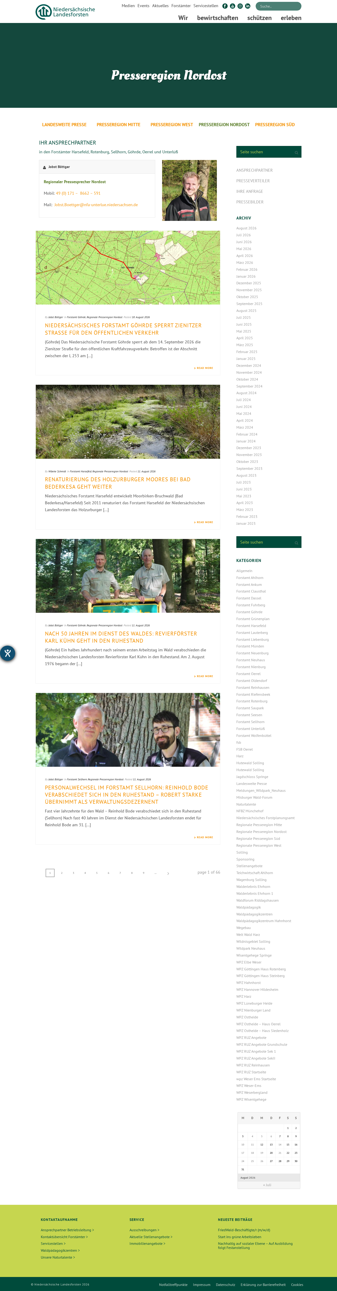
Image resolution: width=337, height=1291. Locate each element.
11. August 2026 (146, 471)
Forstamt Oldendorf (251, 680)
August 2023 (246, 475)
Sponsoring (245, 859)
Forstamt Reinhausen (252, 687)
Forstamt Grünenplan (253, 619)
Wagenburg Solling (251, 880)
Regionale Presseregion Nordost (104, 317)
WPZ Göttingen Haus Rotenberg (261, 969)
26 (261, 1161)
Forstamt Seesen (249, 715)
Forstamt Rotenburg (252, 701)
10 (242, 1144)
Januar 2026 (246, 276)
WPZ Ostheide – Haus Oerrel (258, 1024)
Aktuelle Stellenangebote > (151, 1236)
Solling (242, 852)
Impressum (201, 1284)
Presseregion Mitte (118, 125)
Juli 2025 (243, 317)
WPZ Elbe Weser (248, 962)
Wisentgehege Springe (254, 955)
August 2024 (246, 393)
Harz (239, 756)
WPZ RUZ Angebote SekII (255, 1058)
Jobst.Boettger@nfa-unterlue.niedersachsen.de (95, 204)
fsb (238, 742)
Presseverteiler (253, 180)
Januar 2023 (246, 523)
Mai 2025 (243, 331)
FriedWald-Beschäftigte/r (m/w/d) (244, 1230)
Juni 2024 (244, 407)
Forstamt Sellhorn (77, 779)
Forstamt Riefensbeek (253, 694)
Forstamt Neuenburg (252, 653)
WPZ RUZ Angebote (251, 1037)
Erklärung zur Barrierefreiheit (263, 1284)
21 (280, 1152)
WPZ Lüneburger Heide (254, 1003)
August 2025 (246, 310)
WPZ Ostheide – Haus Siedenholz (262, 1031)
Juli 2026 (243, 235)
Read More (205, 368)
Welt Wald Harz (248, 934)
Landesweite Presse (64, 125)
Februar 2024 (246, 434)
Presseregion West (172, 125)
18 (252, 1152)
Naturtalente (246, 804)
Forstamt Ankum (249, 584)
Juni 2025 (244, 324)
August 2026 (246, 228)
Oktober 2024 (247, 379)
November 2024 (249, 372)
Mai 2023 (243, 496)
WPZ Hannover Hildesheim (257, 989)
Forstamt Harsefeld (80, 471)
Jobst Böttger (55, 317)
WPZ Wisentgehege (251, 1099)
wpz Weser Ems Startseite (256, 1079)
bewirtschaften (217, 17)
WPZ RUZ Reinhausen (253, 1065)
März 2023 (244, 509)
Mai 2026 (243, 249)
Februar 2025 (246, 352)
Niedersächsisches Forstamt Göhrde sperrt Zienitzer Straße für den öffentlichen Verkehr (123, 329)
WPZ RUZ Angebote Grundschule (261, 1044)
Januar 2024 (246, 441)
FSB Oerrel (244, 749)
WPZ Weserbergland (252, 1092)
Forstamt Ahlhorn (249, 578)
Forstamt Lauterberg (252, 632)
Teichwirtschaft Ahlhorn (254, 873)
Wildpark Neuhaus (250, 948)
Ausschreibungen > (144, 1230)
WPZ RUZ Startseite (251, 1072)
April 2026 (244, 256)
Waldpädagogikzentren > (60, 1250)
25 (252, 1161)
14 (280, 1144)
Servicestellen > (53, 1243)
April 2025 (244, 338)
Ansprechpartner (254, 170)
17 (242, 1152)
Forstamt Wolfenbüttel (253, 735)
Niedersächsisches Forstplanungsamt (265, 818)
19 (261, 1152)
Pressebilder (250, 202)
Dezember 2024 (248, 365)
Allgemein (244, 571)
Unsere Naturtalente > (58, 1257)
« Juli (267, 1185)
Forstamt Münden (250, 646)
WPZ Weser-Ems (248, 1085)
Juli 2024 (243, 400)
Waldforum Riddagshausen (257, 900)
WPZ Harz (243, 996)
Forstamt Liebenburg (252, 639)
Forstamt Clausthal (251, 591)
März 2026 (244, 262)
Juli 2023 (243, 482)
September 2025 (249, 304)
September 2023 (249, 468)
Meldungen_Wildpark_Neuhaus (261, 790)
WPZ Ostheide (247, 1017)
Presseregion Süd (275, 125)
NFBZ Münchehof (249, 811)
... (156, 873)
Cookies (297, 1284)
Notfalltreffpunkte (173, 1284)
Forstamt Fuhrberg (250, 605)
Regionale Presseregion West (258, 845)
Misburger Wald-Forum (254, 797)
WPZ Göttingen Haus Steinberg (260, 976)
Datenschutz (225, 1284)
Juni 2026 (244, 242)
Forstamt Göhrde (76, 317)
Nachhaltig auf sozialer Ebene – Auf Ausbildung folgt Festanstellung (255, 1245)
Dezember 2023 (248, 448)
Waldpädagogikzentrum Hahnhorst (263, 921)
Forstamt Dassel (248, 598)
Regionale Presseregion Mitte (259, 825)
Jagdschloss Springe (252, 777)
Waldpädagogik (248, 907)
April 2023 (244, 503)
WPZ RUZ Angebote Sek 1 (256, 1051)
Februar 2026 (246, 269)
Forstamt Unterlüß (250, 729)
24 (242, 1161)
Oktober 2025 (247, 297)
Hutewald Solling (250, 763)
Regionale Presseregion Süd (258, 838)
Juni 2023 (244, 489)
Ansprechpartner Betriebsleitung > (67, 1230)
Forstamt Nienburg (251, 667)
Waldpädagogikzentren (254, 914)
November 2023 (249, 455)
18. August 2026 (141, 317)
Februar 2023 (246, 516)
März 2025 (244, 345)
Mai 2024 (243, 413)
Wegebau (243, 928)
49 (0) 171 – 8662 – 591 (78, 193)
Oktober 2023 (247, 461)
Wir (183, 17)
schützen (259, 17)
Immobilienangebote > (147, 1243)
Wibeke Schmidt (57, 471)
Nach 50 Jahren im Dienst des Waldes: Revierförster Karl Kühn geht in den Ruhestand (121, 637)
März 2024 (244, 427)
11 (252, 1144)
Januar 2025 (246, 358)
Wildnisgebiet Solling (253, 941)
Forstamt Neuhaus (250, 660)
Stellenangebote (249, 866)
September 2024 (249, 386)
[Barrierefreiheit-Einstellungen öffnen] (7, 653)
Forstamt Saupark (250, 708)
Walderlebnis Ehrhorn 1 (254, 893)
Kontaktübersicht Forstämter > (64, 1236)
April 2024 (244, 420)
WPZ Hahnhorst (248, 982)
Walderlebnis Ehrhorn (253, 886)
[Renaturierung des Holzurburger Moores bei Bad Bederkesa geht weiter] (128, 422)
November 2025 (249, 290)
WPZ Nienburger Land (253, 1010)
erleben (291, 17)
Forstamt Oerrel (248, 674)
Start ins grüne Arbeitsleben (239, 1237)
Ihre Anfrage (249, 191)
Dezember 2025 (248, 283)
